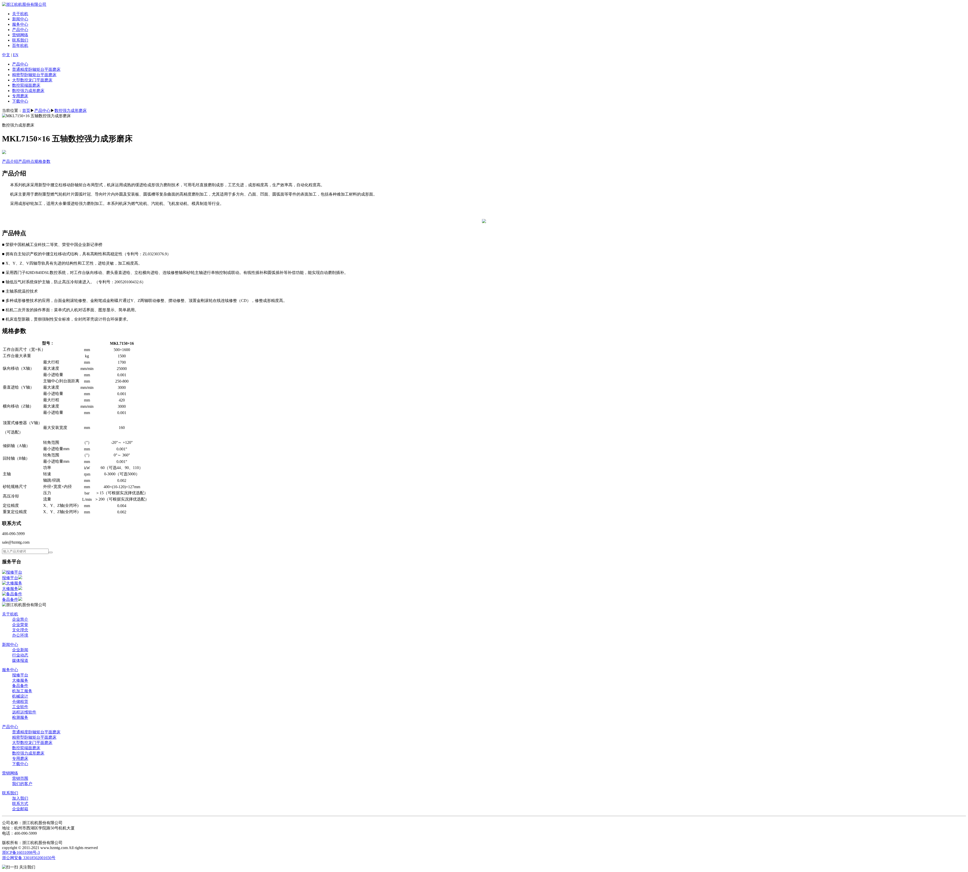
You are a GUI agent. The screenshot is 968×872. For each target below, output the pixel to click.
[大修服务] (12, 583)
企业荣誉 (20, 624)
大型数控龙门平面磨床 (32, 80)
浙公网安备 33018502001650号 (28, 858)
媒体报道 (20, 660)
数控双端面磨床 (26, 85)
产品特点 (26, 161)
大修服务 (10, 588)
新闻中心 (20, 19)
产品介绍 (10, 161)
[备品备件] (12, 594)
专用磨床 (20, 96)
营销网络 (20, 35)
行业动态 (20, 655)
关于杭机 (20, 14)
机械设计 (20, 696)
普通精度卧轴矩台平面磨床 (36, 69)
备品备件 (10, 599)
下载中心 (20, 101)
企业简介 (20, 619)
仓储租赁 (20, 701)
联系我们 (20, 40)
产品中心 (20, 29)
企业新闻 (20, 650)
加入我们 (20, 798)
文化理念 (20, 630)
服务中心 (20, 24)
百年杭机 (20, 45)
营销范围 (20, 778)
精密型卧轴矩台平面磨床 (34, 75)
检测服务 (20, 717)
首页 (26, 110)
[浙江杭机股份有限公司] (24, 4)
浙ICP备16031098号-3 (21, 852)
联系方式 (20, 803)
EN (15, 55)
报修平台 (10, 578)
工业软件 (20, 707)
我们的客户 (22, 784)
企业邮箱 (20, 809)
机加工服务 (22, 691)
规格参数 (42, 161)
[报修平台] (12, 572)
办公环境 (20, 635)
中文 (6, 55)
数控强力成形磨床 (28, 90)
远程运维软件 (24, 712)
